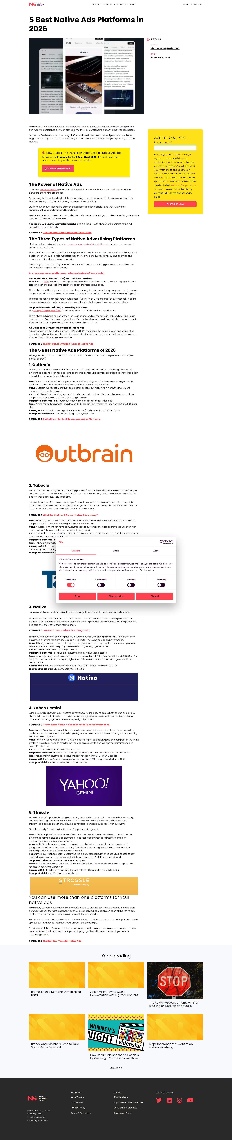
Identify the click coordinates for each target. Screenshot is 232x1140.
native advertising (49, 189)
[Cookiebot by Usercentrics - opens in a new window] (161, 542)
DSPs (46, 281)
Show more (116, 1067)
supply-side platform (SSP (47, 310)
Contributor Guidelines (125, 1107)
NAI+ (132, 4)
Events (95, 4)
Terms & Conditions (81, 1113)
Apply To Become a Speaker (128, 1102)
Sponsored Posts (122, 1113)
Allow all (155, 596)
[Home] (36, 4)
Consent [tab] (76, 551)
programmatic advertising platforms (88, 244)
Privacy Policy (78, 1107)
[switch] (101, 585)
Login (186, 4)
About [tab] (156, 551)
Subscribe (196, 4)
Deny (77, 596)
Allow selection (116, 596)
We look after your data (183, 185)
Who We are (77, 1097)
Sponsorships (121, 1097)
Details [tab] (116, 551)
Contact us (77, 1102)
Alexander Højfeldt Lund (165, 48)
